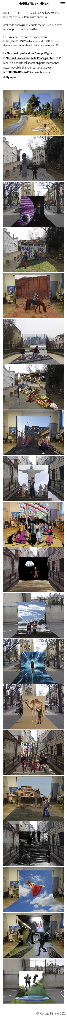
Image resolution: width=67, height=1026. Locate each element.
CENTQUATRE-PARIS (15, 41)
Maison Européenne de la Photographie (30, 58)
